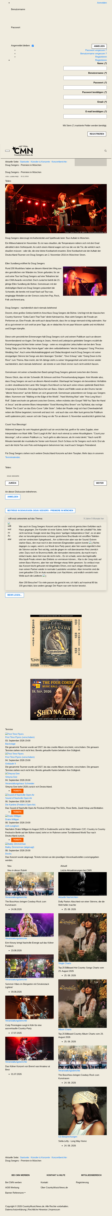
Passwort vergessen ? (96, 50)
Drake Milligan (12, 819)
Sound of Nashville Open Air (18, 798)
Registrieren (101, 56)
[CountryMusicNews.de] (24, 151)
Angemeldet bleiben (20, 45)
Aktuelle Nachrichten (68, 897)
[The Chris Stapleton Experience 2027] (56, 642)
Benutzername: (96, 73)
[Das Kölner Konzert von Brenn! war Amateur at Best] (29, 1048)
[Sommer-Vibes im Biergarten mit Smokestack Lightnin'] (29, 966)
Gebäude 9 (10, 763)
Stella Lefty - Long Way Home (72, 1141)
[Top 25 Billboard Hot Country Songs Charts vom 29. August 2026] (82, 937)
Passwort (15, 27)
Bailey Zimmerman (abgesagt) (19, 847)
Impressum (54, 1209)
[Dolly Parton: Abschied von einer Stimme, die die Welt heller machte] (82, 883)
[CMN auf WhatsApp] (90, 162)
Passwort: (98, 82)
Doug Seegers (13, 476)
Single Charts (64, 963)
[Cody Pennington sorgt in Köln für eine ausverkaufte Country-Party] (29, 1007)
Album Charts (64, 1029)
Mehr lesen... (14, 595)
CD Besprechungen (67, 1136)
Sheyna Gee (11, 777)
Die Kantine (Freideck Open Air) (20, 804)
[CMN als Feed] (102, 162)
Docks (8, 853)
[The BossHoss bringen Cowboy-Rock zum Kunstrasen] (29, 883)
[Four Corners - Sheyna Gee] (56, 699)
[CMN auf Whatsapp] (92, 1158)
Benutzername (18, 9)
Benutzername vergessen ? (93, 53)
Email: (100, 102)
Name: (100, 63)
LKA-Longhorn (12, 826)
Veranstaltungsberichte (16, 897)
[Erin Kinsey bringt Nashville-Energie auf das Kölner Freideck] (29, 924)
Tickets (17, 791)
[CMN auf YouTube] (96, 162)
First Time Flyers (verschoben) (20, 737)
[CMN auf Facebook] (79, 162)
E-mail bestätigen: (94, 111)
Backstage (10, 744)
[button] (15, 1192)
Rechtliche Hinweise (37, 1209)
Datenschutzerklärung (15, 1209)
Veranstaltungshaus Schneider (19, 783)
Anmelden (12, 497)
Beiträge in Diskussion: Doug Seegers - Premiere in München (40, 510)
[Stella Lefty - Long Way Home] (82, 1110)
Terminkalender (12, 457)
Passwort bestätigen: (93, 92)
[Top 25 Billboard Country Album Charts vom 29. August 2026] (82, 1003)
